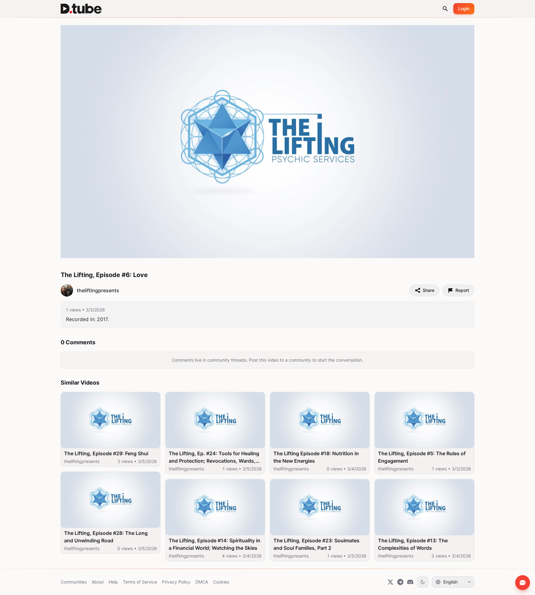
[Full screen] (462, 250)
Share (428, 290)
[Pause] (72, 250)
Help (113, 581)
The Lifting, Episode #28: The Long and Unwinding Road (106, 537)
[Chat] (522, 582)
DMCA (201, 581)
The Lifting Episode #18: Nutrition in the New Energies (316, 457)
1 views (73, 309)
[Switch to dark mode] (422, 582)
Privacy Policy (176, 581)
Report (462, 290)
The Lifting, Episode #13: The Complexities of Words (413, 544)
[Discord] (410, 582)
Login (463, 8)
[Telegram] (400, 582)
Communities (74, 581)
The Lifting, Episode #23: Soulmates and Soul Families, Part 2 (316, 544)
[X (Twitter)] (390, 582)
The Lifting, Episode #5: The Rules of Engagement (422, 457)
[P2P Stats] (434, 251)
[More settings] (448, 250)
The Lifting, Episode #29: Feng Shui (106, 453)
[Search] (445, 8)
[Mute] (123, 250)
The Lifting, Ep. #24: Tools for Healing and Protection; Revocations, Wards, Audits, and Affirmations (214, 457)
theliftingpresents (81, 461)
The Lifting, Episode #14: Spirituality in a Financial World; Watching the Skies (214, 544)
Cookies (221, 581)
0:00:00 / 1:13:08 (98, 250)
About (98, 581)
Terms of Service (140, 581)
